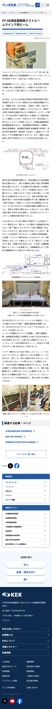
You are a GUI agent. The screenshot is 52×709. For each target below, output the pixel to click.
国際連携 (30, 661)
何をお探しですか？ (11, 628)
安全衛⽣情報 (32, 680)
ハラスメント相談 (9, 680)
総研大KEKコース (9, 666)
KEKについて (8, 640)
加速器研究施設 (8, 34)
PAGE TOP (47, 587)
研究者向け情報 (33, 666)
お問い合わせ (32, 687)
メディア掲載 (10, 500)
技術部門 (8, 531)
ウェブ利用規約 (8, 687)
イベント (8, 495)
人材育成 (6, 661)
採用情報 (6, 671)
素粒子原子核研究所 (36, 34)
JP (37, 5)
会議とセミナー (9, 646)
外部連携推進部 (11, 522)
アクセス (5, 620)
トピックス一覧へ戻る (26, 454)
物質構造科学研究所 (21, 34)
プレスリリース (11, 482)
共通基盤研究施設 (11, 513)
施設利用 (6, 676)
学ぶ (26, 564)
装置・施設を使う (26, 572)
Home (4, 13)
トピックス (12, 13)
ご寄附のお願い (33, 676)
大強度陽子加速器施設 (13, 526)
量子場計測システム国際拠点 (15, 544)
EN (42, 5)
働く (26, 579)
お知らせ (8, 491)
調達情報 (30, 671)
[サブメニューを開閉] (48, 628)
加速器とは (7, 634)
